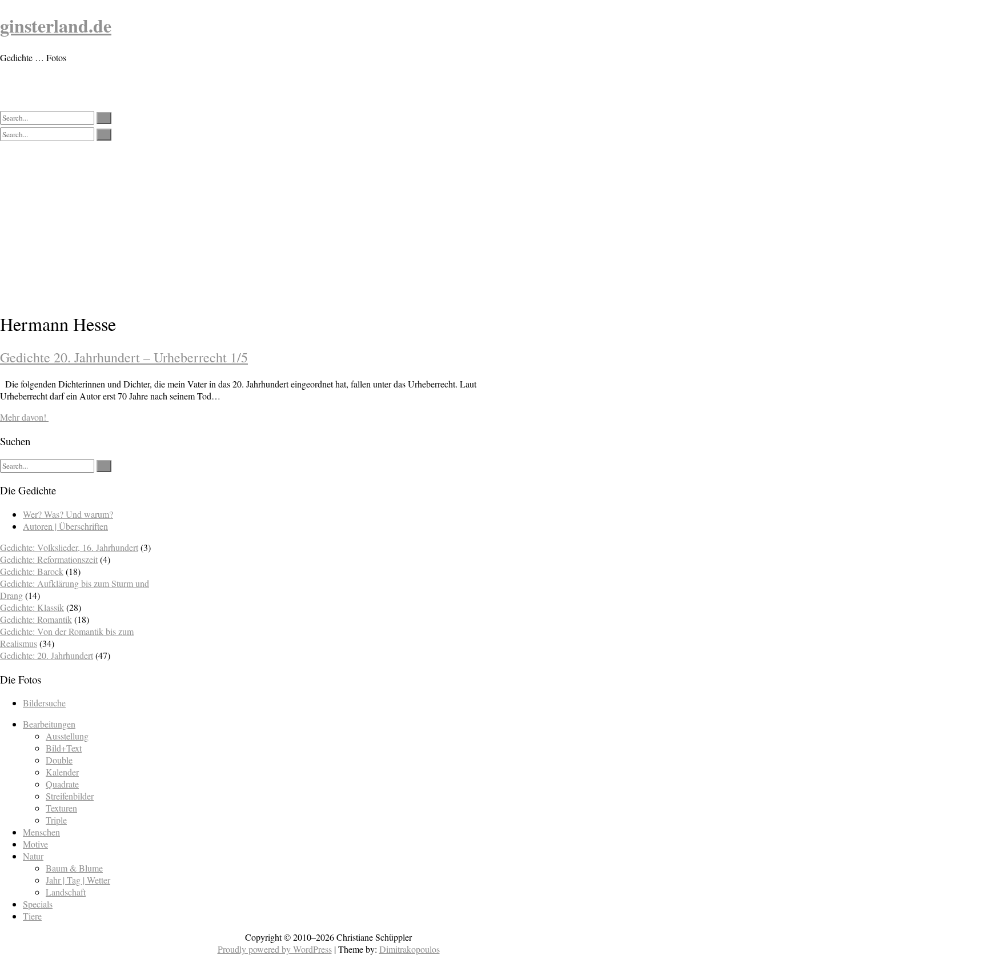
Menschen (41, 832)
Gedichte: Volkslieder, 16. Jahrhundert (69, 547)
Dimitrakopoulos (409, 949)
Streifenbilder (70, 796)
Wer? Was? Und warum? (68, 514)
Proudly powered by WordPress (275, 949)
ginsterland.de (55, 25)
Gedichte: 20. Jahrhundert (46, 655)
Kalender (62, 772)
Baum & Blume (74, 868)
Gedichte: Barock (31, 571)
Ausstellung (67, 736)
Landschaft (66, 892)
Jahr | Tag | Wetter (78, 880)
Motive (35, 844)
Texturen (61, 808)
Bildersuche (44, 703)
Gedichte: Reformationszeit (49, 559)
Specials (38, 904)
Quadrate (62, 784)
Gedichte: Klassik (32, 607)
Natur (33, 856)
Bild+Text (64, 748)
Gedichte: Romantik (36, 619)
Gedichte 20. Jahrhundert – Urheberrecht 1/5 (124, 357)
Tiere (32, 916)
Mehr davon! (24, 417)
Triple (56, 820)
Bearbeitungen (49, 724)
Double (59, 760)
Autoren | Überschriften (65, 526)
